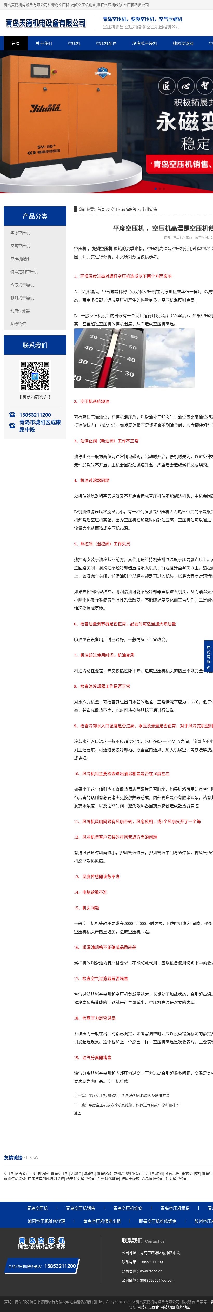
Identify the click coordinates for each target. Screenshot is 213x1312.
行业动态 (150, 209)
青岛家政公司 (152, 1178)
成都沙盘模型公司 (128, 1173)
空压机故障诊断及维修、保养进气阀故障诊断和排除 (137, 1104)
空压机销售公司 (16, 1173)
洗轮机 (89, 1173)
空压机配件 (106, 43)
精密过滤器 (183, 43)
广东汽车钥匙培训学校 (46, 1178)
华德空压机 (20, 232)
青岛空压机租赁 (175, 1208)
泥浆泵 (76, 1173)
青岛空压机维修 (127, 1208)
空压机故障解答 (123, 209)
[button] (156, 189)
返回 (77, 1112)
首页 (16, 43)
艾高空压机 (20, 245)
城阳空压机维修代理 (46, 1221)
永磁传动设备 (15, 1178)
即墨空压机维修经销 (157, 1221)
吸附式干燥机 (22, 297)
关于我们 (44, 43)
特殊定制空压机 (24, 271)
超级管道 (18, 323)
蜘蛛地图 (183, 1306)
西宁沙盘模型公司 (80, 1178)
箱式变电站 (191, 1173)
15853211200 (151, 1261)
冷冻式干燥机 (144, 43)
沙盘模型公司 (176, 1178)
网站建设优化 (148, 1306)
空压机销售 (39, 1173)
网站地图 (167, 1306)
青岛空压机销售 (80, 1208)
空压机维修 (154, 1173)
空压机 (74, 43)
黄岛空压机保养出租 (102, 1221)
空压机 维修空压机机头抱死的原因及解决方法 (133, 1095)
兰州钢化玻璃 (108, 1178)
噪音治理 (172, 1173)
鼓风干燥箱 (130, 1178)
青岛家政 (104, 1173)
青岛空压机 (60, 4)
